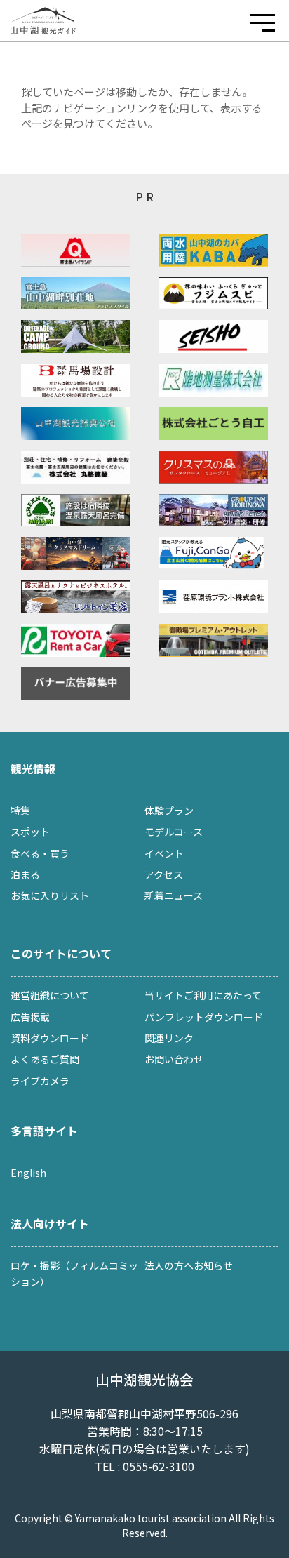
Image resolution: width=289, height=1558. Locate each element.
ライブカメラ (40, 1081)
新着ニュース (173, 895)
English (28, 1173)
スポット (30, 832)
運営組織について (50, 995)
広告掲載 (30, 1017)
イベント (164, 853)
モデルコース (173, 832)
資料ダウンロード (50, 1038)
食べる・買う (40, 853)
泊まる (25, 874)
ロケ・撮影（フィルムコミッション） (74, 1273)
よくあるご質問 (45, 1059)
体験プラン (169, 811)
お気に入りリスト (50, 895)
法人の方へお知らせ (188, 1265)
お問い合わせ (173, 1059)
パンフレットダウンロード (203, 1017)
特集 (20, 811)
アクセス (163, 874)
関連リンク (169, 1038)
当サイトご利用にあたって (203, 995)
